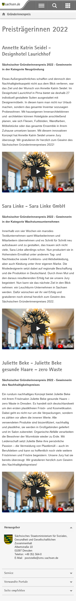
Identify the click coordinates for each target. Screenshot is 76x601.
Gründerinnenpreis (19, 14)
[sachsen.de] (12, 4)
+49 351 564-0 (33, 554)
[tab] (38, 527)
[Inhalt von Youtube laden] (38, 172)
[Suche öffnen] (54, 5)
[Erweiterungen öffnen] (68, 5)
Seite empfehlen (14, 590)
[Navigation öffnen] (41, 5)
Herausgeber (12, 527)
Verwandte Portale (16, 581)
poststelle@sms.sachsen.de (41, 557)
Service (8, 573)
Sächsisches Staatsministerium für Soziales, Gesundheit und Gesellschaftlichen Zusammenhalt (41, 539)
